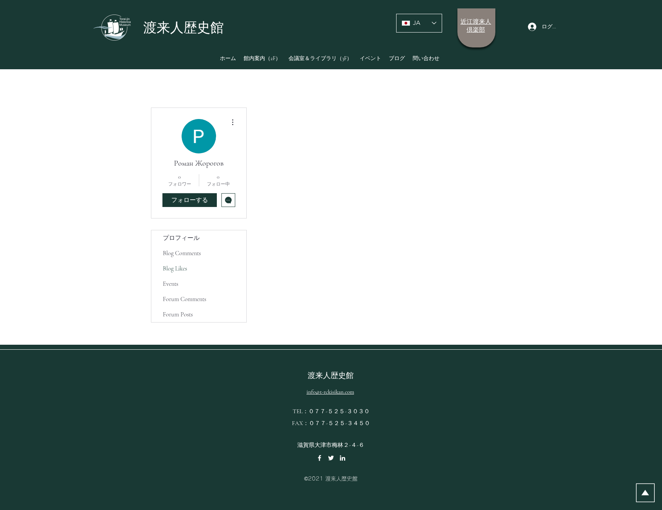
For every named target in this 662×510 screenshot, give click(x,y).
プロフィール (181, 238)
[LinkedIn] (342, 458)
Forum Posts (178, 314)
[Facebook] (319, 458)
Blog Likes (175, 268)
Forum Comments (184, 299)
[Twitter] (331, 458)
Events (170, 284)
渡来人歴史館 (331, 375)
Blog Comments (182, 253)
